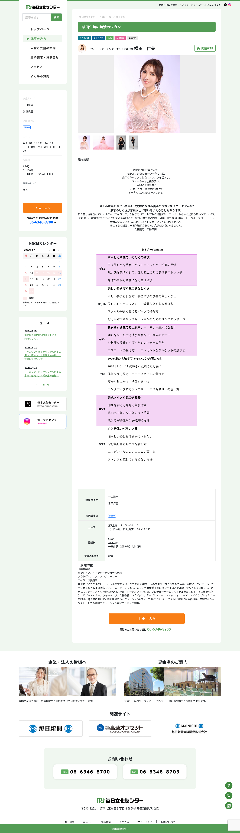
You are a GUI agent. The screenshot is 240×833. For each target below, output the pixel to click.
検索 (56, 17)
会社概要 (69, 822)
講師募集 (106, 822)
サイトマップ (144, 822)
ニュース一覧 (43, 385)
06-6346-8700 (41, 222)
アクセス (124, 822)
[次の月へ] (59, 250)
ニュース (88, 822)
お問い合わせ (168, 822)
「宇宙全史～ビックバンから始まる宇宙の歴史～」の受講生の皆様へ (42, 373)
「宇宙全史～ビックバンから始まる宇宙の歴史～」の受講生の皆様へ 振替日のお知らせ (42, 355)
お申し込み (43, 208)
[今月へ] (54, 250)
